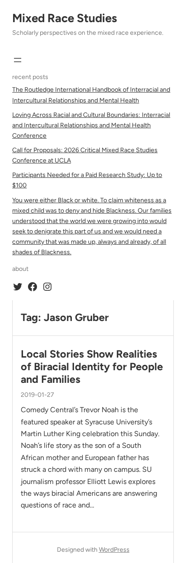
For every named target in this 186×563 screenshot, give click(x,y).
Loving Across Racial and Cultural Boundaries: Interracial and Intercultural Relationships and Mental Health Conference (91, 125)
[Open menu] (17, 60)
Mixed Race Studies (64, 18)
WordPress (114, 550)
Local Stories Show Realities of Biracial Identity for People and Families (92, 367)
